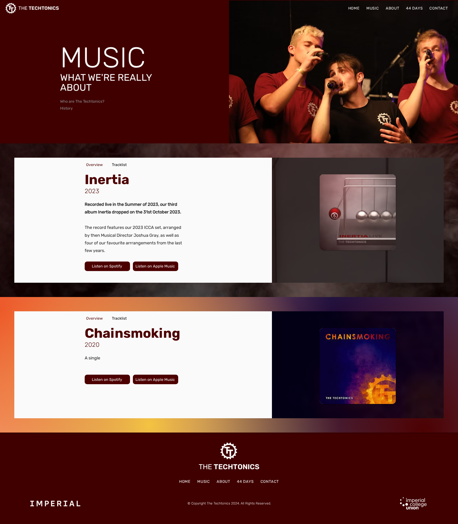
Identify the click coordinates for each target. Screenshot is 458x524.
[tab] (94, 165)
